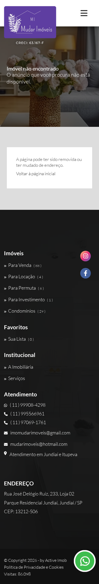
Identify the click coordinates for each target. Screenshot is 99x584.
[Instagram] (85, 258)
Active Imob (56, 560)
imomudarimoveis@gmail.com (40, 432)
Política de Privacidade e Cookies (34, 567)
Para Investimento (30, 299)
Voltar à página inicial (35, 173)
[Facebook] (85, 275)
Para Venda (24, 265)
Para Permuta (26, 288)
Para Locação (25, 276)
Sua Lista (21, 339)
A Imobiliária (20, 367)
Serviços (16, 378)
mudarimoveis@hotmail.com (38, 444)
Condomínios (26, 311)
